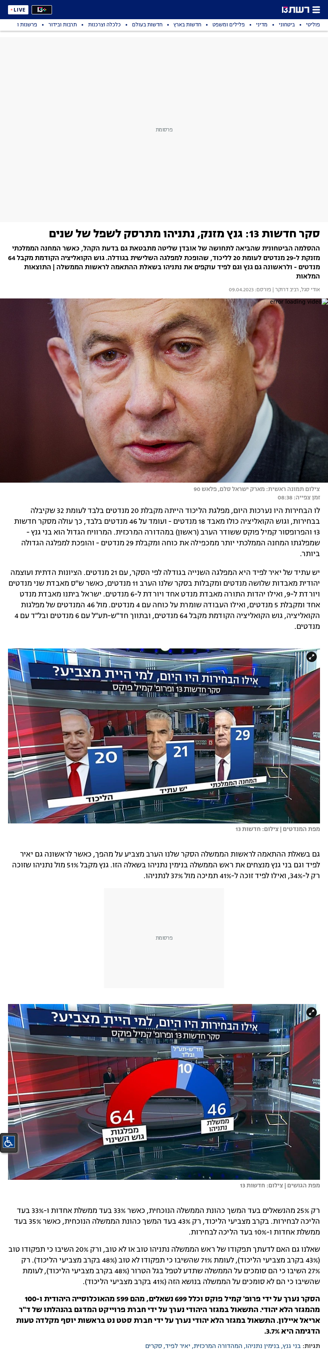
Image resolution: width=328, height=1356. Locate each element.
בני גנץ (292, 1346)
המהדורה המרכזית (218, 1346)
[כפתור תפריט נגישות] (9, 1142)
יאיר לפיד (177, 1346)
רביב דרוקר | (285, 290)
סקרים (153, 1346)
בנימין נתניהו (263, 1346)
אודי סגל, (309, 290)
